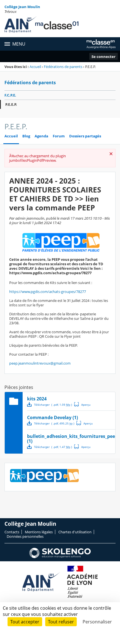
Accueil (35, 66)
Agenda (41, 136)
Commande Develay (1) (52, 417)
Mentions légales (39, 532)
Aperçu (82, 404)
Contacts (11, 532)
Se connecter (104, 56)
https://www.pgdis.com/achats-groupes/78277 (47, 291)
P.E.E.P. (11, 104)
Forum (59, 136)
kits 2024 (37, 399)
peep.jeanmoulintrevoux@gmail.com (40, 363)
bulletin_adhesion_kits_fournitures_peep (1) (72, 438)
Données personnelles (25, 536)
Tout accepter (24, 622)
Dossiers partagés (85, 136)
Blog (26, 136)
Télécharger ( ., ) (53, 405)
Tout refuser (61, 622)
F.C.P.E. (10, 95)
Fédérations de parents (63, 66)
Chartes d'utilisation (75, 532)
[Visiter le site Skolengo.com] (60, 556)
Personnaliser (97, 622)
